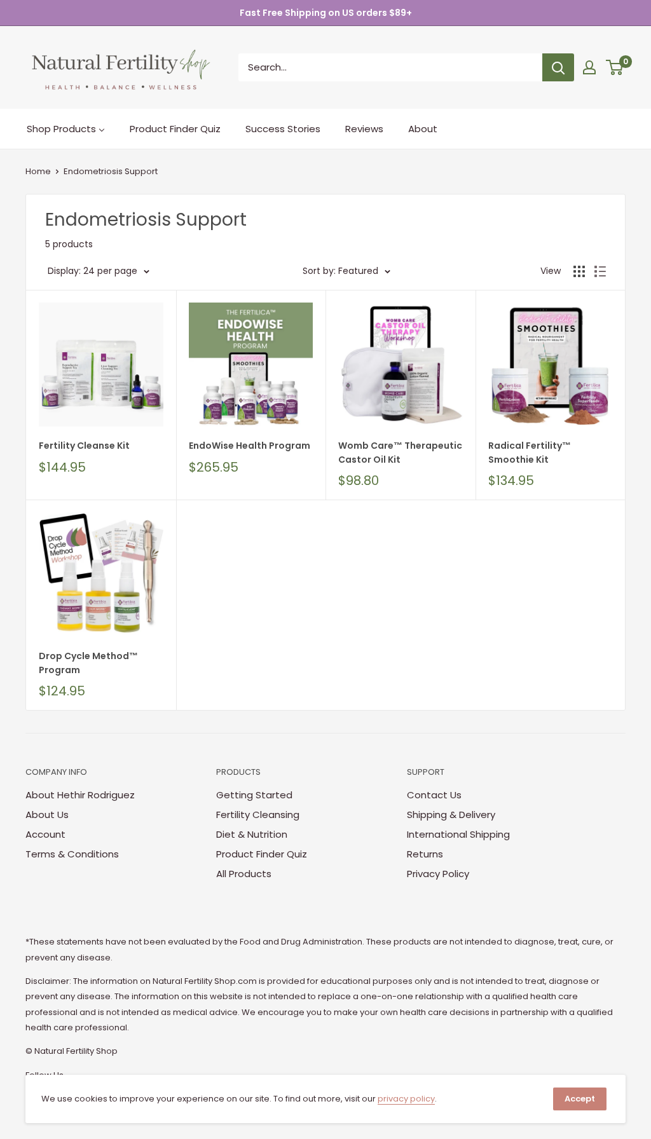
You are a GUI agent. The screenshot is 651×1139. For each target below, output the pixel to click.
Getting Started (254, 794)
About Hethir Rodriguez (80, 794)
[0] (615, 67)
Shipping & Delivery (451, 814)
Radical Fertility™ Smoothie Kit (529, 452)
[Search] (558, 67)
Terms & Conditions (72, 854)
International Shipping (458, 834)
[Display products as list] (600, 271)
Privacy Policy (438, 873)
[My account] (589, 67)
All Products (243, 873)
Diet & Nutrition (251, 834)
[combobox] (390, 67)
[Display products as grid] (579, 271)
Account (45, 834)
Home (38, 171)
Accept (580, 1099)
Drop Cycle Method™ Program (88, 663)
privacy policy (406, 1099)
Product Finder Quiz (261, 854)
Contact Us (434, 794)
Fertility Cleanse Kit (84, 445)
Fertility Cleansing (257, 814)
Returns (425, 854)
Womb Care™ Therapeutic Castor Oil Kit (400, 452)
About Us (47, 814)
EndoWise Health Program (249, 445)
